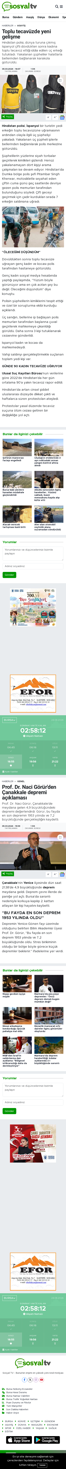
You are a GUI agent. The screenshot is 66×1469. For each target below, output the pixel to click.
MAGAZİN (36, 1425)
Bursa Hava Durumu (16, 1392)
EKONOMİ (52, 1425)
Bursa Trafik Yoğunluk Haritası (21, 1399)
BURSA (9, 1421)
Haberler (7, 26)
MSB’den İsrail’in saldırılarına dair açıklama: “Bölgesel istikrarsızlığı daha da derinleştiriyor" (15, 1061)
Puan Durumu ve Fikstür (18, 1403)
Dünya (41, 17)
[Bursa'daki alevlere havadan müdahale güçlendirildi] (17, 479)
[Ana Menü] (61, 6)
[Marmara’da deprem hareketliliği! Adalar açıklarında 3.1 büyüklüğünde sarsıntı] (49, 1045)
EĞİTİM (9, 1431)
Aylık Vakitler (11, 772)
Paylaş (9, 117)
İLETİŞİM (35, 1421)
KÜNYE (22, 1421)
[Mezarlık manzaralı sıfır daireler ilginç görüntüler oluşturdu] (49, 1015)
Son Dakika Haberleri (17, 1409)
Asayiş (30, 17)
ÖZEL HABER (23, 1428)
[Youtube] (41, 1379)
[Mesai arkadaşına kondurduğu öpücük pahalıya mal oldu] (17, 1015)
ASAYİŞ (21, 26)
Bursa (5, 17)
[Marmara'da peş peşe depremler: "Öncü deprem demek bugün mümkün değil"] (49, 983)
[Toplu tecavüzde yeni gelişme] (33, 94)
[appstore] (19, 1440)
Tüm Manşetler (14, 1406)
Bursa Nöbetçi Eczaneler (19, 1389)
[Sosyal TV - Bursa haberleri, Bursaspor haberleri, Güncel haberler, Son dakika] (19, 7)
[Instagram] (35, 1379)
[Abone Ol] (62, 117)
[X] (30, 1379)
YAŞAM (40, 1428)
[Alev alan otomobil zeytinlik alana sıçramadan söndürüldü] (49, 514)
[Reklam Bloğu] (33, 693)
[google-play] (47, 1440)
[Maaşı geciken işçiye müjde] (17, 983)
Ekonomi (54, 17)
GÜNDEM (50, 1421)
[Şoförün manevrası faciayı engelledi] (17, 447)
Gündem (18, 17)
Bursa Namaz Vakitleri (18, 1396)
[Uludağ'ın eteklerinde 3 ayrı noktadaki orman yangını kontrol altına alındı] (49, 447)
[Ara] (56, 6)
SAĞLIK (53, 1428)
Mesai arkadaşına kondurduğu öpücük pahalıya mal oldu (14, 1028)
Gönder (9, 575)
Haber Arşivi (12, 1413)
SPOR (8, 1428)
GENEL (21, 781)
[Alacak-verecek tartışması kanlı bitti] (17, 514)
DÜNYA (22, 1425)
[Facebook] (24, 1379)
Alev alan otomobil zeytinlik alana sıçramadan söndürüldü (47, 527)
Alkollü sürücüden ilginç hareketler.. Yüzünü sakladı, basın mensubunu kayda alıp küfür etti (47, 495)
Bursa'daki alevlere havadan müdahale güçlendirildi (13, 492)
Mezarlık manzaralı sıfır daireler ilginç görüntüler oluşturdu (48, 1028)
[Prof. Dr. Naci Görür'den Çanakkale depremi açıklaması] (33, 851)
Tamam (42, 1465)
